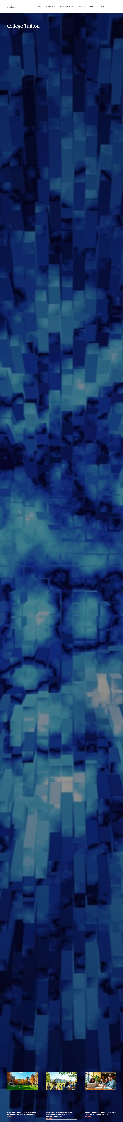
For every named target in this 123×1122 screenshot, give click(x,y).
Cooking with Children (67, 6)
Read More (9, 1116)
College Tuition (50, 6)
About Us (92, 6)
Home (39, 6)
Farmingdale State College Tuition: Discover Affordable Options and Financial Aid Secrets (59, 1114)
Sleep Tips (82, 6)
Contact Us (103, 6)
